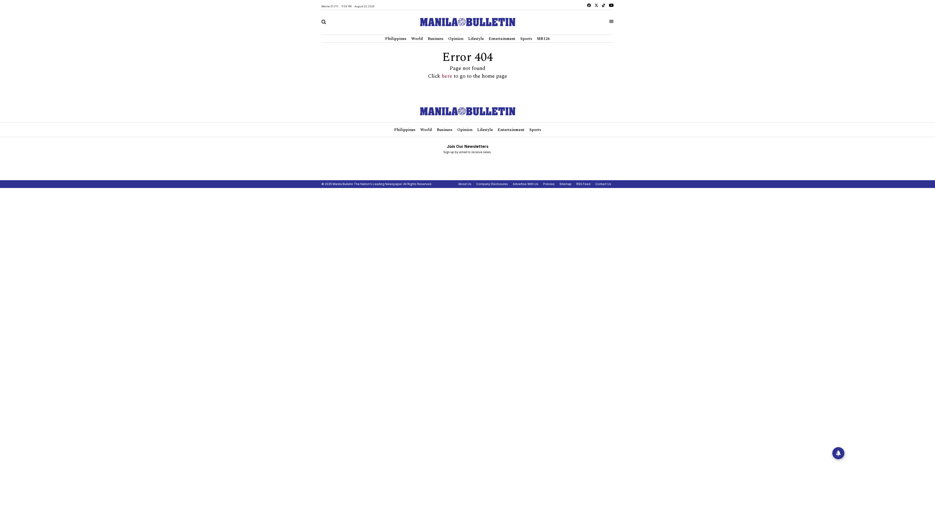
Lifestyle (476, 39)
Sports (526, 39)
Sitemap (565, 184)
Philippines (395, 39)
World (417, 39)
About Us (464, 184)
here (447, 76)
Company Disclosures (492, 184)
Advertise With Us (525, 184)
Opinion (455, 39)
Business (435, 39)
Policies (549, 184)
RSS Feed (583, 184)
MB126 (543, 39)
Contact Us (603, 184)
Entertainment (502, 39)
